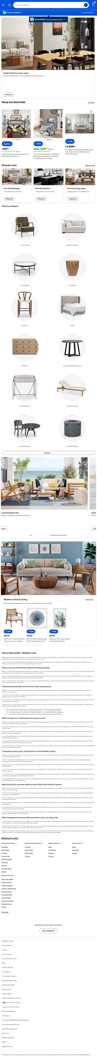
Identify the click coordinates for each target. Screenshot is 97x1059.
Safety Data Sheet (8, 985)
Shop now (9, 199)
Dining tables (29, 853)
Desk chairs (75, 850)
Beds (49, 847)
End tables (4, 847)
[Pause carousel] (30, 535)
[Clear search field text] (82, 5)
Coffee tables (5, 850)
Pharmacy (5, 1033)
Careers (4, 950)
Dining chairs (29, 850)
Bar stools (28, 847)
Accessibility (6, 972)
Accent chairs (5, 856)
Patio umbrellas (6, 898)
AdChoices (6, 1016)
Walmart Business (8, 1038)
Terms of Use (6, 989)
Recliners (4, 865)
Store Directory (7, 945)
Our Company (7, 954)
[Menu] (4, 5)
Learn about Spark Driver (10, 1024)
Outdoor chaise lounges (8, 888)
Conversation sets (6, 895)
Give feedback (48, 931)
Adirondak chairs (6, 904)
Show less (4, 912)
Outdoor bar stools (7, 885)
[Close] (65, 19)
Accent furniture (6, 868)
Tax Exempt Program (9, 976)
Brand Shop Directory (9, 1029)
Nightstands (52, 850)
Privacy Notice (7, 994)
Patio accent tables (7, 879)
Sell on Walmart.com (9, 959)
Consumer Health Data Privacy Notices (15, 1020)
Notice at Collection (9, 1011)
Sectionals (4, 862)
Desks (74, 847)
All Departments (7, 941)
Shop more (89, 599)
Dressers (51, 853)
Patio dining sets (6, 891)
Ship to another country (54, 19)
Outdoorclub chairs (7, 901)
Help (3, 963)
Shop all (91, 102)
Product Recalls (7, 967)
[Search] (86, 5)
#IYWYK (4, 1042)
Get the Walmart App (9, 980)
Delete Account (7, 1046)
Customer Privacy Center (11, 1007)
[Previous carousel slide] (42, 535)
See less (47, 453)
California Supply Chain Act (11, 998)
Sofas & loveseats (6, 859)
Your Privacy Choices (13, 1002)
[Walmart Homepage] (9, 5)
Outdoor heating (6, 882)
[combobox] (51, 5)
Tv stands (4, 853)
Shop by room (90, 165)
